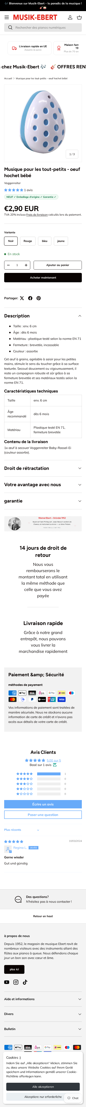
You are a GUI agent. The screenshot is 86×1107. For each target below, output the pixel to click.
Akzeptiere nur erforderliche (43, 1097)
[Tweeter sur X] (22, 298)
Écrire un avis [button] (43, 804)
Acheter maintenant (43, 277)
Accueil (8, 78)
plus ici (14, 969)
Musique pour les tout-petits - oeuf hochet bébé (41, 78)
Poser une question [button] (43, 815)
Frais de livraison (37, 214)
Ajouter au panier (57, 265)
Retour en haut (43, 916)
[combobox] (43, 27)
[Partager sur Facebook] (30, 298)
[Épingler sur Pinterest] (38, 298)
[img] (13, 842)
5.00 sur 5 (54, 760)
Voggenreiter (12, 183)
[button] (79, 17)
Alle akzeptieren (43, 1087)
